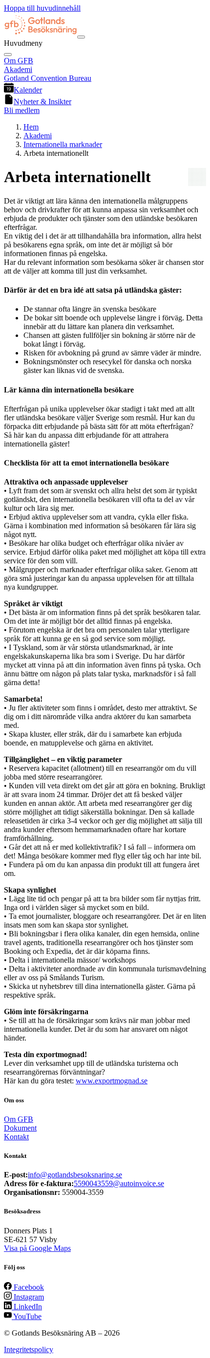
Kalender (28, 90)
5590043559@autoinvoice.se (119, 1183)
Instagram (28, 1297)
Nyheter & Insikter (42, 101)
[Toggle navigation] (81, 37)
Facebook (28, 1287)
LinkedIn (27, 1306)
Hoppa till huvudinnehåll (42, 8)
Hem (31, 127)
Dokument (20, 1128)
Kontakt (16, 1137)
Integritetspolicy (28, 1349)
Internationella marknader (62, 144)
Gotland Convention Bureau (47, 78)
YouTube (27, 1316)
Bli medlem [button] (22, 110)
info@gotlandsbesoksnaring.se (75, 1175)
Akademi (18, 69)
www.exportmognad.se (111, 1081)
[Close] (8, 54)
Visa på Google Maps (37, 1248)
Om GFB (18, 60)
